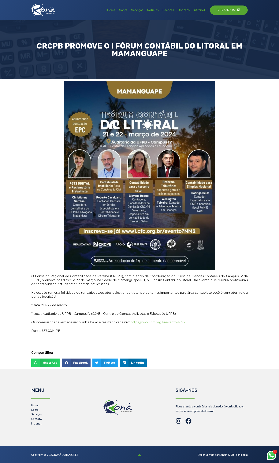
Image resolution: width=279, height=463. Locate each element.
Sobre (123, 10)
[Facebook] (188, 421)
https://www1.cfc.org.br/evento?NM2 (158, 322)
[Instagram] (179, 421)
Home (111, 10)
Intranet (199, 10)
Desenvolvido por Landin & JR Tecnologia (223, 455)
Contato (184, 10)
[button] (45, 363)
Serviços (137, 10)
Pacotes (168, 10)
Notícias (153, 10)
